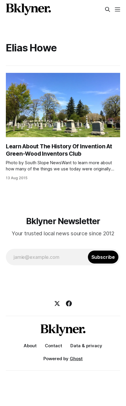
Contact (53, 345)
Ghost (76, 358)
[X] (57, 303)
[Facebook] (69, 303)
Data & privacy (86, 345)
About (30, 345)
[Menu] (117, 9)
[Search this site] (107, 9)
